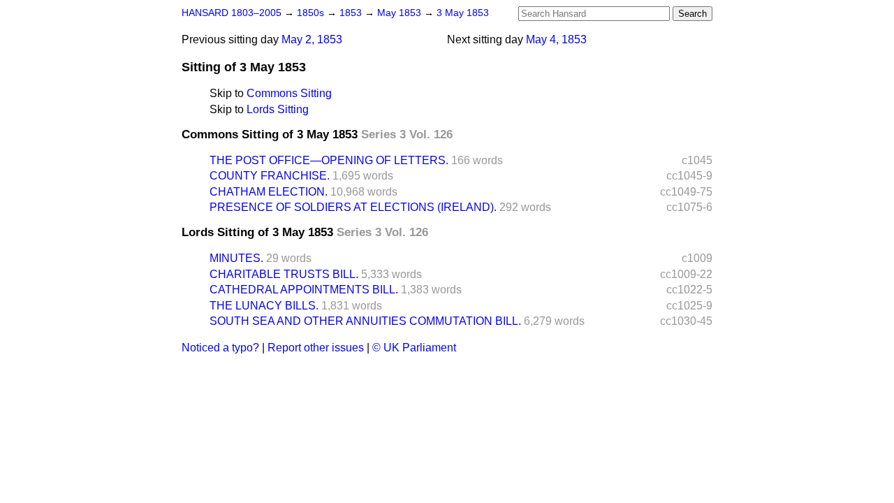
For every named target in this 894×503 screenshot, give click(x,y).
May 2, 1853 (311, 39)
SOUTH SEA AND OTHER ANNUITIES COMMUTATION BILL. (365, 321)
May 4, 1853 (556, 39)
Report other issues (316, 347)
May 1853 (400, 13)
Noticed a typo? (220, 347)
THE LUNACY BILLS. (264, 306)
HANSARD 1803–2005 (231, 13)
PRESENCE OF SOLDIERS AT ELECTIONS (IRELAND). (353, 207)
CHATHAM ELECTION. (269, 192)
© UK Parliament (414, 347)
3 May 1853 (463, 13)
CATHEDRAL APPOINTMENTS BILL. (304, 290)
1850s (312, 13)
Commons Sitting (289, 93)
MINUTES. (236, 258)
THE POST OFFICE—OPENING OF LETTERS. (329, 160)
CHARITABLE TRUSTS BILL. (284, 274)
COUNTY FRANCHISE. (270, 176)
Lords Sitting (278, 109)
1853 (352, 13)
